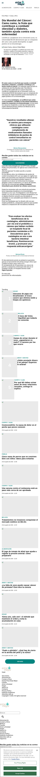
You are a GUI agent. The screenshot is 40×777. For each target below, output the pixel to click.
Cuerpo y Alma (19, 7)
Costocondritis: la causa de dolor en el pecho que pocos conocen (19, 426)
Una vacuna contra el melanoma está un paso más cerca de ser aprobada (19, 489)
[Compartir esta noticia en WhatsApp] (4, 70)
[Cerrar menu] (2, 710)
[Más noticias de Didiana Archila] (6, 58)
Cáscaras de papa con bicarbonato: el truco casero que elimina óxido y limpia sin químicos (25, 297)
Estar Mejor (5, 15)
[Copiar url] (6, 76)
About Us (5, 687)
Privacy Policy (6, 691)
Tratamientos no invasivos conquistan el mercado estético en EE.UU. (20, 521)
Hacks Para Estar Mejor (9, 681)
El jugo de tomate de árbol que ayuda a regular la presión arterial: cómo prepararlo (19, 553)
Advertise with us (7, 694)
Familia (4, 454)
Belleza (29, 7)
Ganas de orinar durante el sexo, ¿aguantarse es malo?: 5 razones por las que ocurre (25, 341)
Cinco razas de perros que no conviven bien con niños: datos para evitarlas (19, 458)
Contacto (5, 689)
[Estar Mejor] (20, 3)
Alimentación (6, 7)
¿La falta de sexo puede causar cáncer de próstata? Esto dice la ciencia (19, 586)
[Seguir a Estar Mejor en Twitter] (7, 740)
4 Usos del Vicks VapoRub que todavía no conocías (27, 318)
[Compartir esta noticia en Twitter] (13, 70)
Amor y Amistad (22, 357)
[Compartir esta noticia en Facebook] (8, 70)
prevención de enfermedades (11, 275)
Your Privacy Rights (20, 763)
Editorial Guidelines (8, 692)
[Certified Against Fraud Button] (8, 697)
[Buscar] (2, 716)
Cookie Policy (16, 759)
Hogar (15, 291)
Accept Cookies (20, 773)
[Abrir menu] (3, 3)
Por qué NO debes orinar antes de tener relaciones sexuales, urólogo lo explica (25, 385)
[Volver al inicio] (4, 703)
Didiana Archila (10, 67)
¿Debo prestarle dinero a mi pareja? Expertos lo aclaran (27, 362)
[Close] (37, 750)
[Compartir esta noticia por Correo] (18, 70)
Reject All (20, 768)
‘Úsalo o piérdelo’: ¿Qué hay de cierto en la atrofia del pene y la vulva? (19, 651)
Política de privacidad (9, 167)
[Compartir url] (4, 80)
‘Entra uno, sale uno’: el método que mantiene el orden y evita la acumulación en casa (18, 619)
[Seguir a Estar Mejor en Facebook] (2, 740)
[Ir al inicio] (20, 668)
